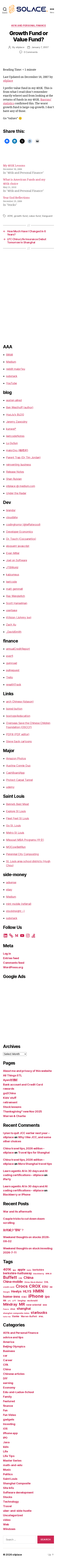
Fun (5, 1410)
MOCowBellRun (16, 847)
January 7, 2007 (40, 47)
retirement (10, 1102)
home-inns (11, 1296)
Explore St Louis (16, 811)
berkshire (38, 1269)
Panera (6, 1309)
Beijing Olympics (14, 1346)
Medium (11, 361)
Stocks (7, 1497)
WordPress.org (13, 967)
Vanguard (47, 215)
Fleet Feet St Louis (17, 818)
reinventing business (18, 464)
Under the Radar (16, 493)
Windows (9, 1529)
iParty (7, 1179)
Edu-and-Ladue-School (18, 1392)
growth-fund (21, 215)
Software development (18, 1492)
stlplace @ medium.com (20, 486)
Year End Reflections (16, 198)
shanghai (24, 1308)
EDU (45, 1286)
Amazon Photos (16, 758)
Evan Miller (12, 553)
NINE (45, 1305)
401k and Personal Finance (28, 25)
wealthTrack (13, 684)
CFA (20, 1278)
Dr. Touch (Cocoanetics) (21, 538)
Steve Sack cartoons (19, 741)
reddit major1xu (15, 369)
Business (9, 1351)
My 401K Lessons (14, 165)
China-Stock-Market (33, 1282)
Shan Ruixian (14, 478)
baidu (29, 1270)
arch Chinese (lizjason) (20, 701)
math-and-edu (12, 1465)
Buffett (10, 1277)
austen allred (14, 400)
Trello (9, 677)
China (28, 1277)
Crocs (22, 1286)
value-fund (35, 215)
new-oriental (33, 1304)
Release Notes (15, 471)
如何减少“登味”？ (13, 1230)
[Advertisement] (28, 1010)
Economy (9, 1387)
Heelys (16, 1291)
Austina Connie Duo (18, 765)
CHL (46, 1282)
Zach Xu (11, 624)
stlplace (20, 47)
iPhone (35, 1296)
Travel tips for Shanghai (34, 1152)
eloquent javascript (17, 546)
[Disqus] (28, 294)
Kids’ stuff (9, 1097)
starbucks (39, 1312)
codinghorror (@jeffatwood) (23, 524)
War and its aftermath (17, 1211)
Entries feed (11, 958)
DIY (5, 1378)
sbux (12, 1309)
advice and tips (13, 1337)
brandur (11, 510)
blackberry (38, 1273)
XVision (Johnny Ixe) (18, 617)
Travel (7, 1506)
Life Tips (8, 1456)
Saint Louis (10, 1478)
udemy (10, 787)
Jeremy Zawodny (16, 421)
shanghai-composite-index (16, 1313)
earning (8, 1383)
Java (6, 1442)
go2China (9, 1093)
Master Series (12, 1460)
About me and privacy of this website (27, 1070)
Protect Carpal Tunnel (19, 779)
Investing (9, 1424)
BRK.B (49, 1273)
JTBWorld (12, 567)
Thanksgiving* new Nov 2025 (22, 1111)
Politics (8, 1474)
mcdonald (32, 1300)
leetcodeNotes (15, 436)
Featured (9, 1401)
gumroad (11, 663)
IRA (4, 1300)
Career (7, 1360)
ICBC (24, 1297)
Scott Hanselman (16, 603)
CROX (35, 1286)
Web (6, 1524)
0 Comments (31, 52)
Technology (11, 1501)
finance (8, 1405)
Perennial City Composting (22, 854)
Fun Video (9, 1415)
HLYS (27, 1291)
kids (6, 1446)
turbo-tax (7, 1317)
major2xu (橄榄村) (17, 450)
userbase (11, 610)
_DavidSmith (13, 631)
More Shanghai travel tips (35, 1163)
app (14, 1270)
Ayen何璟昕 (10, 1080)
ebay (9, 889)
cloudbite (12, 517)
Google (6, 1292)
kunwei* (11, 428)
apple (21, 1269)
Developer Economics (19, 531)
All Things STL (12, 1075)
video (6, 1519)
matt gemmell (14, 588)
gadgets (8, 1419)
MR (22, 1304)
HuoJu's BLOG (15, 414)
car (5, 1355)
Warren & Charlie (14, 1116)
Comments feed (13, 962)
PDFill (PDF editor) (17, 734)
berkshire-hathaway (17, 1273)
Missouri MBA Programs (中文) (25, 839)
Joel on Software (16, 560)
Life (5, 1451)
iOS (5, 1428)
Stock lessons (12, 1107)
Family (7, 1396)
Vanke (15, 1316)
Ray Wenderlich (15, 596)
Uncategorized (13, 1515)
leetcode (11, 581)
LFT (14, 1301)
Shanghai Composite (17, 1483)
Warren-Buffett (29, 1316)
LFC (9, 1301)
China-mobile (13, 1282)
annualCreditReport (18, 648)
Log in (7, 953)
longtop (22, 1300)
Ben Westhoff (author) (19, 407)
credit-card (8, 1287)
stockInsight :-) (15, 911)
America (8, 1341)
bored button (14, 708)
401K (10, 215)
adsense (11, 882)
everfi (9, 656)
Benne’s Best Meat (17, 804)
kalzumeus (12, 574)
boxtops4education (18, 715)
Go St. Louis (13, 825)
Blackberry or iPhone (16, 1194)
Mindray (10, 1304)
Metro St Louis (15, 832)
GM (51, 1287)
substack (11, 376)
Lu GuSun (12, 443)
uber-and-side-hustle (17, 1510)
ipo (47, 1296)
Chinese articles (13, 1373)
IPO (5, 1437)
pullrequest (12, 670)
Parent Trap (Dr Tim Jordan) (23, 457)
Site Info (8, 1488)
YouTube (11, 383)
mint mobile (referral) (18, 903)
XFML (41, 1317)
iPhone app (10, 1433)
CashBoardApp (15, 772)
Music (7, 1469)
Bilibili (9, 354)
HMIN (38, 1291)
